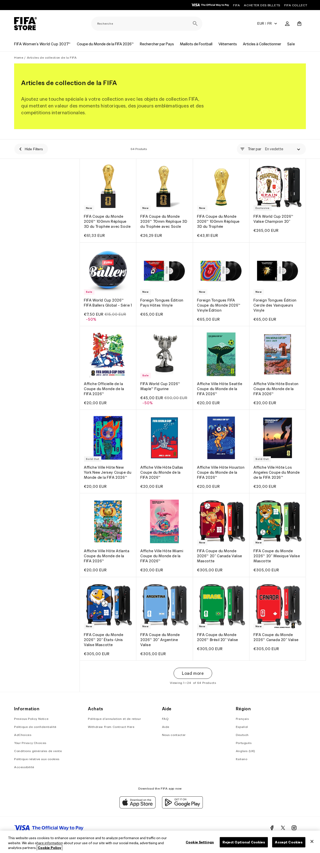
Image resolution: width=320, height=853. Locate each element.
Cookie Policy (49, 848)
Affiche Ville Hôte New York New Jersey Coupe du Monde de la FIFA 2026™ (107, 472)
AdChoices (22, 735)
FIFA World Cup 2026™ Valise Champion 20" (273, 219)
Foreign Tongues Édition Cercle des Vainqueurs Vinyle (275, 305)
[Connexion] (287, 23)
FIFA (236, 5)
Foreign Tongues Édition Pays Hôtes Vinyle (161, 303)
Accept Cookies (289, 842)
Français (242, 719)
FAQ (165, 719)
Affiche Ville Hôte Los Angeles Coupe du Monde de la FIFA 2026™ (276, 472)
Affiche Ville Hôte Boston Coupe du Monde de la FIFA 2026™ (276, 389)
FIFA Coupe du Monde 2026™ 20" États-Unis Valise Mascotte (103, 640)
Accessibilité (24, 767)
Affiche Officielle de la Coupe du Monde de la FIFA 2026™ (104, 389)
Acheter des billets (262, 5)
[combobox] (146, 24)
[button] (299, 23)
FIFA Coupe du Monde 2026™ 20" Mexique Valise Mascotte (276, 556)
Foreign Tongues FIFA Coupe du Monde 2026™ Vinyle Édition (219, 305)
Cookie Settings (200, 842)
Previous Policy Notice (31, 719)
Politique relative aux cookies (36, 759)
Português (243, 743)
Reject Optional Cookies (243, 842)
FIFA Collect (295, 5)
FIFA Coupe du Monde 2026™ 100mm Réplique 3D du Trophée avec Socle (107, 221)
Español (242, 727)
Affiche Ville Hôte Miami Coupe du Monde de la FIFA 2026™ (161, 556)
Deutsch (242, 735)
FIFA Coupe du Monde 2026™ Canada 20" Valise (276, 637)
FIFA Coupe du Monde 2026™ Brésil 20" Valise (217, 637)
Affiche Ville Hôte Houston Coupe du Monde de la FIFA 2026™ (221, 472)
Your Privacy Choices (30, 743)
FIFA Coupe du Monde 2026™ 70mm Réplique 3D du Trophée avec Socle (163, 221)
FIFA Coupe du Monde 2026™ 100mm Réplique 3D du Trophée (218, 221)
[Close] (311, 841)
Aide (165, 727)
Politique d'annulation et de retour (114, 719)
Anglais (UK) (245, 751)
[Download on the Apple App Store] (137, 807)
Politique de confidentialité (35, 727)
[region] (160, 842)
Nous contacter (174, 735)
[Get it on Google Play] (182, 807)
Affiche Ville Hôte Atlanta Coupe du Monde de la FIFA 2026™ (107, 556)
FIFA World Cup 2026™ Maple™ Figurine (160, 386)
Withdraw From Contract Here (111, 727)
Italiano (241, 759)
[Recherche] (195, 23)
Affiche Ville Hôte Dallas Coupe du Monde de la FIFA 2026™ (161, 472)
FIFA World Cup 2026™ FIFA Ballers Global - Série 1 (108, 303)
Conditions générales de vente (38, 751)
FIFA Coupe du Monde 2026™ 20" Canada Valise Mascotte (219, 556)
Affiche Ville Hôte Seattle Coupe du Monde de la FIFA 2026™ (219, 389)
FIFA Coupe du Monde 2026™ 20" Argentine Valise (160, 640)
